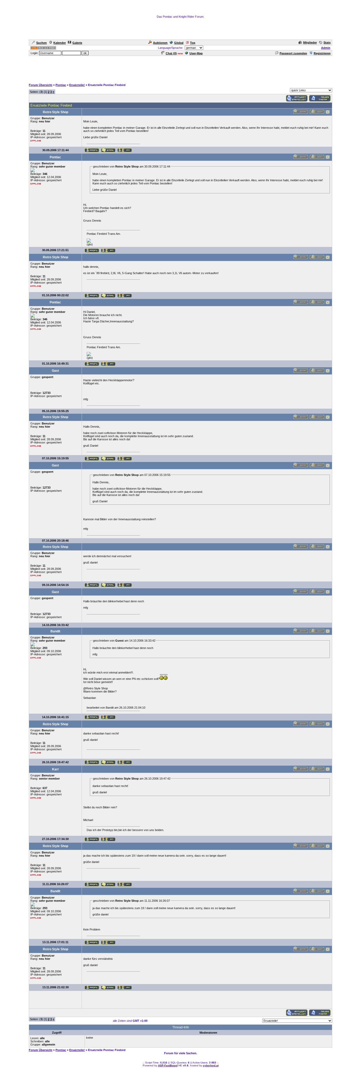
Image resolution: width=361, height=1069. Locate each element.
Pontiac (60, 85)
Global (178, 42)
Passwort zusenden (293, 53)
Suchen (41, 42)
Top (192, 42)
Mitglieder (310, 42)
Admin (325, 47)
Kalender (59, 42)
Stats (327, 42)
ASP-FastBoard (168, 1065)
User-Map (196, 53)
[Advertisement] (180, 68)
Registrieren (322, 53)
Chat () (171, 53)
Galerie (77, 42)
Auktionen (160, 42)
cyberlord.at (211, 1065)
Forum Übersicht (40, 85)
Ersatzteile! (77, 85)
